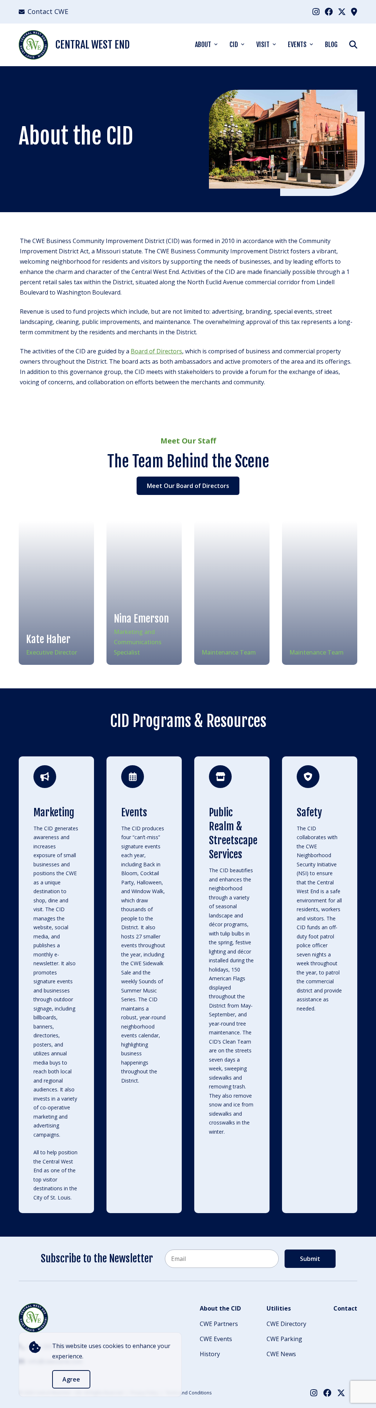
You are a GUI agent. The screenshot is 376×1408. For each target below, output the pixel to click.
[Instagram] (315, 11)
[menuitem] (315, 11)
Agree (71, 1379)
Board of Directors (156, 351)
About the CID (220, 1308)
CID (233, 44)
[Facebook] (329, 11)
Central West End (92, 44)
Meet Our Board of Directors (188, 486)
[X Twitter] (342, 11)
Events (297, 44)
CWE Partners (219, 1324)
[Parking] (354, 11)
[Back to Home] (33, 1318)
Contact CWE (48, 11)
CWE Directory (286, 1324)
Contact (345, 1308)
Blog (331, 44)
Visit (263, 44)
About (203, 44)
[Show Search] (353, 44)
